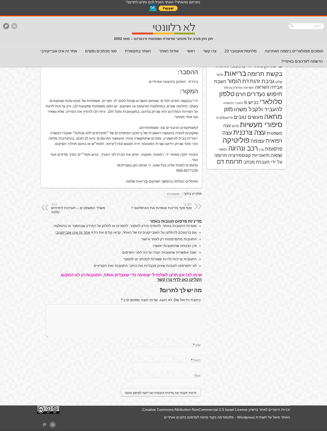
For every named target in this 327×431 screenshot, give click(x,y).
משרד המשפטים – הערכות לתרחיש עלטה (78, 208)
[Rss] (14, 26)
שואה (276, 155)
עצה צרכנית (249, 132)
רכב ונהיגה (243, 148)
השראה (262, 87)
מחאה (273, 116)
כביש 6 (251, 102)
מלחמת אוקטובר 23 (240, 51)
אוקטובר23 (173, 193)
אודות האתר (169, 51)
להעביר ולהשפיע (233, 103)
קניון (261, 149)
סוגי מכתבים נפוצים (101, 51)
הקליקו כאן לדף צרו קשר (179, 279)
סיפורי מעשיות (261, 125)
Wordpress (246, 417)
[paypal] (6, 26)
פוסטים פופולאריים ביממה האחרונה (294, 51)
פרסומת (273, 149)
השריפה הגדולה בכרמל (239, 87)
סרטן (235, 126)
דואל (197, 360)
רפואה (223, 149)
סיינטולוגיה (224, 118)
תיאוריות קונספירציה (249, 155)
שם (198, 345)
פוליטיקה (236, 140)
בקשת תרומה (264, 73)
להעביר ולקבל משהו (258, 109)
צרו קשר (209, 51)
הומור (234, 81)
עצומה (258, 141)
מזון (228, 109)
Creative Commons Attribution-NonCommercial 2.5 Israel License (195, 409)
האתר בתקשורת (138, 51)
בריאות (235, 73)
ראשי (191, 51)
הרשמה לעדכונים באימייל (302, 61)
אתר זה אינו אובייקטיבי (58, 51)
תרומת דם (229, 161)
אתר (197, 375)
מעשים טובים (248, 117)
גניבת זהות (262, 81)
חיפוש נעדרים (264, 94)
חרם (241, 94)
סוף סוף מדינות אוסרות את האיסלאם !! (161, 206)
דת (245, 81)
